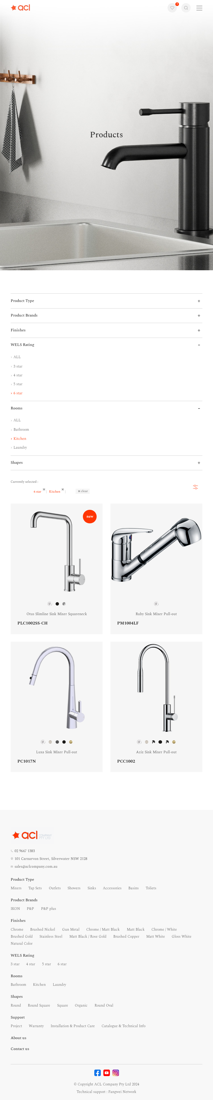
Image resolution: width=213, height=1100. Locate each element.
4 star (17, 375)
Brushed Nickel (42, 929)
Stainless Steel (50, 936)
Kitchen (19, 438)
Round (16, 1005)
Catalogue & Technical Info (123, 1026)
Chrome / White (164, 929)
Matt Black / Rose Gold (87, 936)
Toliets (151, 888)
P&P (30, 908)
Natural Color (21, 943)
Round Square (39, 1005)
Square (62, 1005)
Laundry (19, 447)
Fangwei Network (122, 1092)
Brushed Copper (126, 936)
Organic (81, 1005)
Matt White (155, 936)
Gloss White (181, 936)
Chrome (17, 929)
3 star (17, 366)
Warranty (36, 1026)
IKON (15, 908)
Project (16, 1026)
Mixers (16, 888)
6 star (17, 393)
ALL (16, 357)
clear (84, 491)
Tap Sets (35, 888)
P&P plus (48, 908)
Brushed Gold (22, 936)
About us (18, 1038)
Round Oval (104, 1005)
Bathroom (20, 429)
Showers (74, 888)
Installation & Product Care (73, 1026)
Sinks (92, 888)
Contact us (20, 1049)
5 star (17, 384)
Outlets (55, 888)
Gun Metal (70, 929)
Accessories (112, 888)
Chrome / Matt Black (103, 929)
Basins (133, 888)
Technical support (91, 1092)
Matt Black (136, 929)
